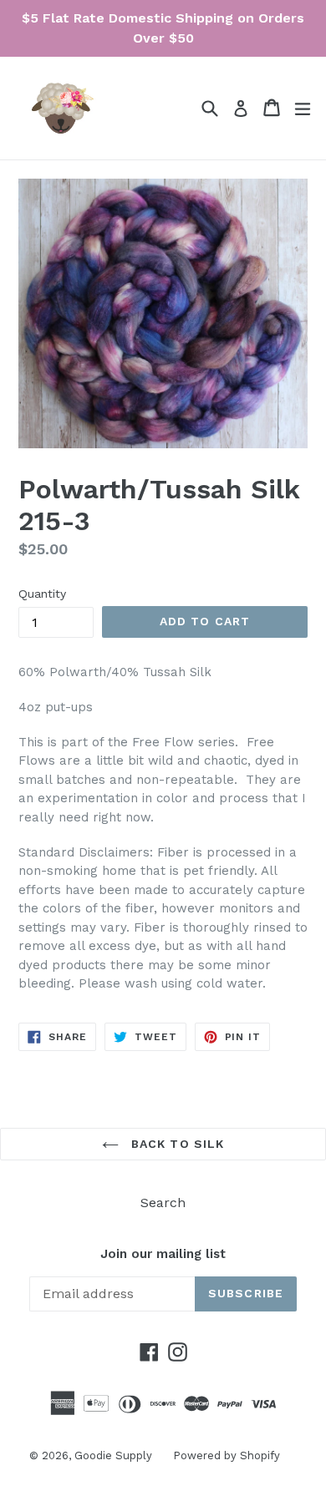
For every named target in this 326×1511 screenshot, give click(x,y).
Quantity (42, 593)
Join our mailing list (163, 1253)
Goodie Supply (113, 1455)
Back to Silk (176, 1143)
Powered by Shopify (226, 1455)
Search (163, 1202)
